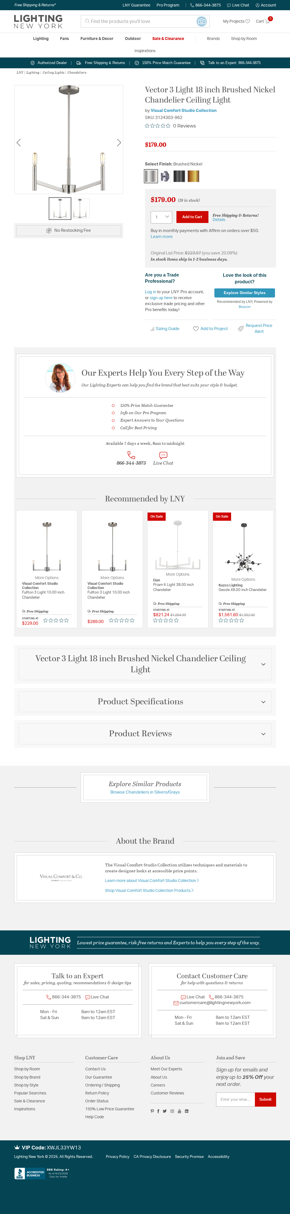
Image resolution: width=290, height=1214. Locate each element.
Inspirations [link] (145, 51)
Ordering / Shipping (102, 1085)
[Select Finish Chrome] (165, 176)
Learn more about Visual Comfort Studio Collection (151, 881)
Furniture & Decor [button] (97, 39)
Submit (265, 1100)
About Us (159, 1077)
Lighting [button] (41, 39)
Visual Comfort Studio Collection (184, 111)
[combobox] (145, 21)
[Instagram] (172, 1111)
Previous (18, 142)
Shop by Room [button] (244, 39)
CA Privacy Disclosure (152, 1157)
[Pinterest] (152, 1111)
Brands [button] (213, 39)
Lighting (33, 72)
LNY (20, 72)
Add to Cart (192, 217)
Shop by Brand (27, 1077)
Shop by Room (27, 1069)
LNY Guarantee (136, 5)
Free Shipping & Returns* (35, 5)
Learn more (162, 237)
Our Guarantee (98, 1077)
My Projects (234, 22)
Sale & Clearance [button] (168, 39)
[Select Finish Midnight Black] (179, 176)
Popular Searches (30, 1093)
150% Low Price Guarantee (109, 1109)
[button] (266, 5)
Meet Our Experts (166, 1069)
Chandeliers (76, 72)
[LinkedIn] (187, 1111)
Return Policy (97, 1093)
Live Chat (240, 5)
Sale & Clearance (29, 1101)
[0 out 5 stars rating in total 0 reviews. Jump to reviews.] (57, 620)
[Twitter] (165, 1111)
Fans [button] (64, 39)
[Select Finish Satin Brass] (193, 176)
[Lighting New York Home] (38, 21)
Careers (158, 1085)
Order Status (96, 1101)
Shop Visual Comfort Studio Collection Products (148, 891)
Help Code (94, 1117)
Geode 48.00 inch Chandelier (243, 590)
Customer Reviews (167, 1093)
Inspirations (24, 1109)
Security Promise (189, 1157)
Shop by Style (26, 1085)
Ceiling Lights (53, 72)
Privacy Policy (117, 1157)
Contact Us (95, 1069)
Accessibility (218, 1157)
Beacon (245, 307)
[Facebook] (158, 1111)
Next (119, 142)
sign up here (161, 297)
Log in (150, 291)
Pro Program (168, 5)
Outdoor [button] (133, 39)
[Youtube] (179, 1111)
